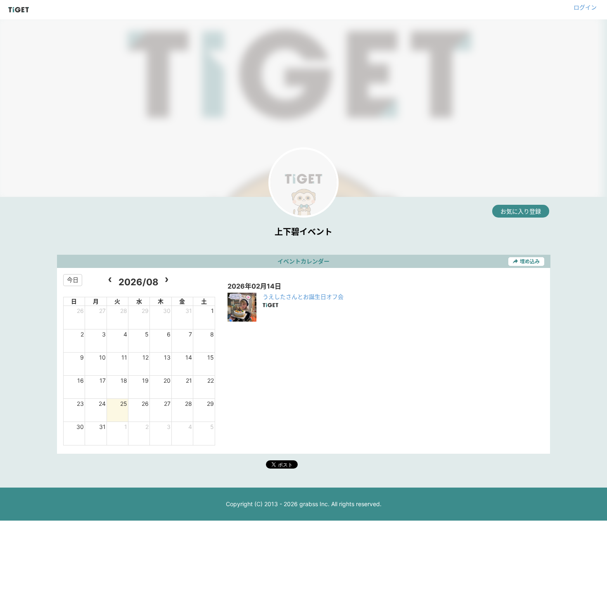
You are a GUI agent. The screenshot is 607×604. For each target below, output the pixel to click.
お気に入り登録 (520, 211)
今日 (72, 279)
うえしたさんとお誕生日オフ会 (303, 296)
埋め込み (530, 261)
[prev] (110, 280)
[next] (167, 280)
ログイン (585, 7)
